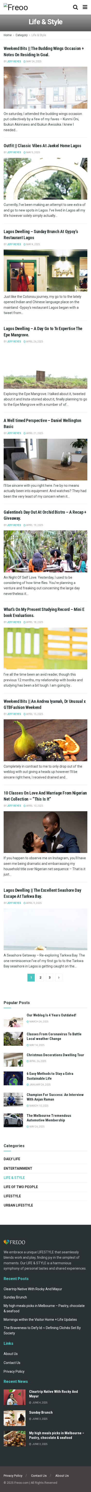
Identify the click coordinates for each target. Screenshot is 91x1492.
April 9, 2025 (34, 903)
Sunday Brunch (15, 1297)
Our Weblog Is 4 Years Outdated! (51, 1015)
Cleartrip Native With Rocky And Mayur (33, 1289)
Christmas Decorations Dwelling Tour (55, 1055)
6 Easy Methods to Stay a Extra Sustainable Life (50, 1076)
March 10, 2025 (39, 1105)
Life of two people (21, 1187)
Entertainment (18, 1168)
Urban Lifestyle (18, 1205)
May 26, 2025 (37, 1126)
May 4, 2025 (33, 244)
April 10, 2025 (34, 805)
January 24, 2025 (40, 1084)
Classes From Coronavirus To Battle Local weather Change (54, 1036)
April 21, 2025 (34, 433)
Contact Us (12, 1363)
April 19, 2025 (34, 525)
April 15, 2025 (34, 714)
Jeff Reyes (14, 61)
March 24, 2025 (39, 1021)
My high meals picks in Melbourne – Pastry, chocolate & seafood (56, 1435)
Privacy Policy (14, 1371)
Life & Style (39, 35)
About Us (11, 1354)
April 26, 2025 (34, 341)
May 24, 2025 (33, 61)
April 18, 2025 (34, 622)
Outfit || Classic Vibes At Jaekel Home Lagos (42, 145)
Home (8, 35)
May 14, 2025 (37, 1045)
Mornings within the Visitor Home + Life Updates (40, 1320)
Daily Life (12, 1159)
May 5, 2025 (33, 152)
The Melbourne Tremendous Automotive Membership (49, 1118)
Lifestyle (12, 1196)
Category (22, 35)
